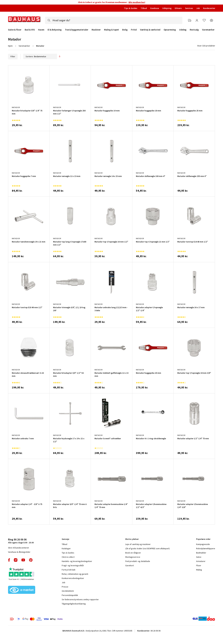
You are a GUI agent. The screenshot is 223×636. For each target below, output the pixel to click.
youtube (23, 576)
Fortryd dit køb (68, 585)
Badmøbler (201, 568)
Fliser (198, 581)
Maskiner (96, 29)
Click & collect (68, 573)
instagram (16, 576)
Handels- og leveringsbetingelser (77, 577)
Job (198, 8)
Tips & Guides (130, 8)
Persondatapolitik (70, 611)
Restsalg (194, 29)
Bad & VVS (30, 29)
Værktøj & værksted (150, 29)
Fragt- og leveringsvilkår (73, 581)
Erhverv (178, 8)
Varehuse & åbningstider (19, 568)
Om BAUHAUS (68, 607)
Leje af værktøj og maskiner (138, 560)
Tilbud (144, 8)
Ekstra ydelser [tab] (132, 555)
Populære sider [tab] (203, 555)
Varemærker (208, 29)
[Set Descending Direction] (60, 56)
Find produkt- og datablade (137, 577)
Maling (199, 585)
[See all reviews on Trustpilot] (21, 588)
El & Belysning (55, 29)
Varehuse (154, 8)
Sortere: (29, 56)
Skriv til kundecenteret (18, 563)
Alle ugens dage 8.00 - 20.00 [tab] (21, 557)
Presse (65, 602)
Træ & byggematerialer (76, 29)
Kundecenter (209, 8)
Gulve (198, 573)
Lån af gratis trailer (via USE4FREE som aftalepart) (147, 564)
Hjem (10, 45)
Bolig (125, 29)
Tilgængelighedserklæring (74, 619)
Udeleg (182, 29)
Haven (41, 29)
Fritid (134, 29)
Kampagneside (203, 560)
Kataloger (66, 564)
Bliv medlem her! (137, 2)
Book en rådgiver (133, 568)
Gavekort (129, 581)
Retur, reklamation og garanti (75, 590)
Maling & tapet (111, 29)
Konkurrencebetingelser (73, 594)
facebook (9, 576)
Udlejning (166, 8)
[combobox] (110, 20)
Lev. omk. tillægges (19, 128)
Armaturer (200, 577)
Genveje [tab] (65, 555)
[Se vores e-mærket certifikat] (21, 606)
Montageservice (132, 573)
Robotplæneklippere (205, 564)
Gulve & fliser (14, 29)
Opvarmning (170, 29)
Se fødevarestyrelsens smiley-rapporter (80, 615)
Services (189, 8)
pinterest (31, 576)
